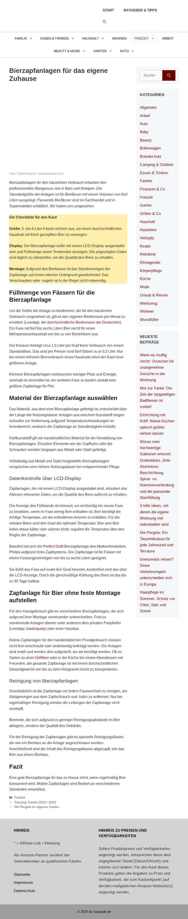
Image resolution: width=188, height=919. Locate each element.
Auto (124, 51)
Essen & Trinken (54, 38)
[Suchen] (168, 75)
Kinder (145, 246)
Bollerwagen (150, 148)
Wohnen (119, 38)
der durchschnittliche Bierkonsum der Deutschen (80, 322)
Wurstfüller (149, 319)
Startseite (22, 874)
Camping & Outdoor (157, 164)
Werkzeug (148, 303)
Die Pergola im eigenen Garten (36, 807)
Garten (100, 51)
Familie (21, 38)
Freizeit (141, 38)
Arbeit (168, 38)
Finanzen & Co (152, 189)
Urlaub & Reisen (154, 295)
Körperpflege (151, 271)
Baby (144, 132)
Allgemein (148, 107)
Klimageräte (150, 262)
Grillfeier (42, 658)
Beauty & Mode (67, 51)
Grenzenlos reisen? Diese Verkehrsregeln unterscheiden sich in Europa (156, 571)
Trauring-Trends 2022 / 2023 (35, 802)
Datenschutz (24, 891)
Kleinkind (147, 254)
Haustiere (148, 230)
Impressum (23, 882)
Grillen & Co (150, 213)
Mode (144, 287)
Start (108, 10)
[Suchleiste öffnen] (104, 21)
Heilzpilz (147, 238)
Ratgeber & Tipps (140, 10)
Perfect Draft (53, 546)
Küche (145, 279)
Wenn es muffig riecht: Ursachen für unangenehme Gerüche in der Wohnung (157, 367)
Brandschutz (150, 156)
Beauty (146, 140)
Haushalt (90, 38)
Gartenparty (35, 629)
